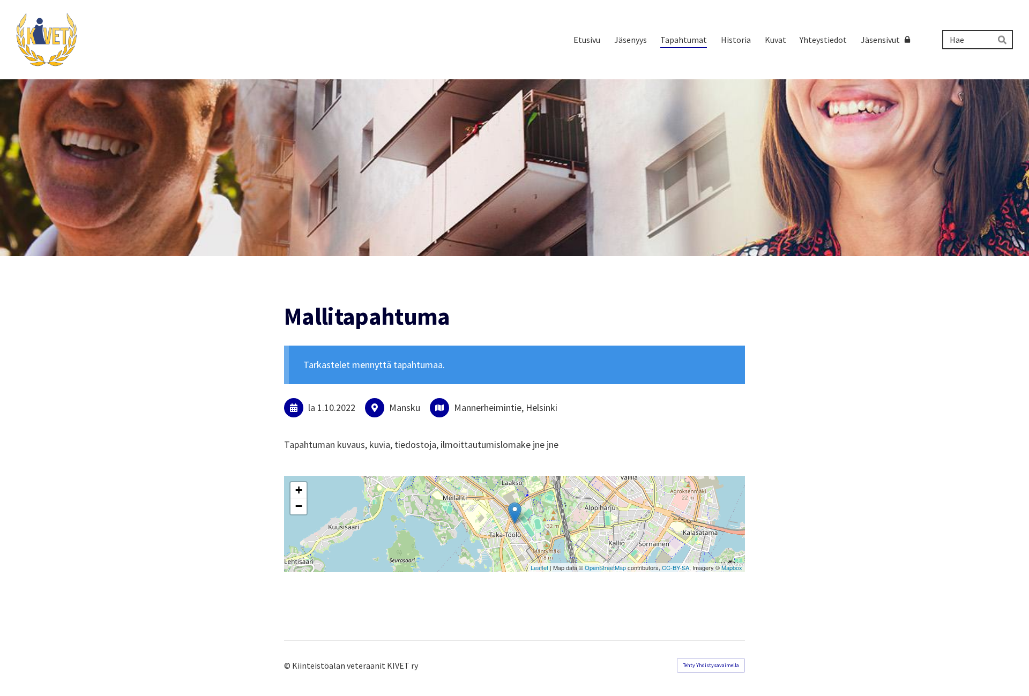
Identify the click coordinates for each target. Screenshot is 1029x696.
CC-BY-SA (675, 567)
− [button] (298, 506)
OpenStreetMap (605, 567)
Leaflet (539, 567)
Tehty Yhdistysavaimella (711, 665)
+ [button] (298, 490)
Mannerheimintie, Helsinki (505, 407)
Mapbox (731, 567)
